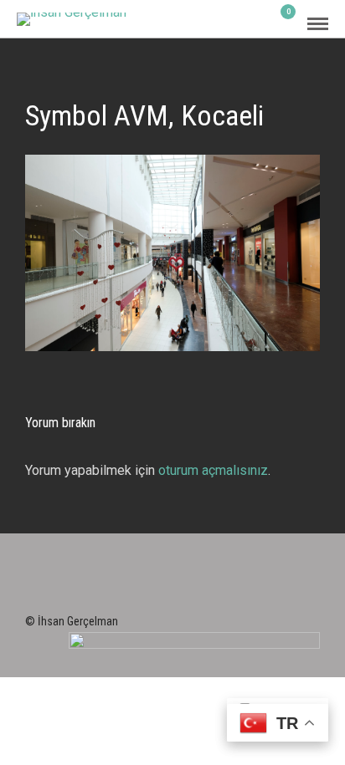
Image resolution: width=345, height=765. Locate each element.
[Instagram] (183, 592)
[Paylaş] (258, 24)
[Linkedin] (161, 592)
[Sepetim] (281, 23)
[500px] (205, 592)
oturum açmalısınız (213, 470)
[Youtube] (140, 592)
